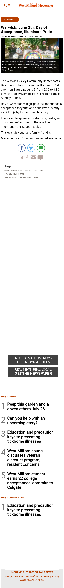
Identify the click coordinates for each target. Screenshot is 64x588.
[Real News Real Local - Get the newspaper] (35, 372)
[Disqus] (32, 221)
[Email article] (33, 160)
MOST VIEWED (9, 396)
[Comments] (41, 148)
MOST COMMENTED (12, 497)
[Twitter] (31, 148)
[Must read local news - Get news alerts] (35, 361)
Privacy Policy (51, 576)
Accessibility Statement (32, 579)
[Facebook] (22, 148)
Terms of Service (34, 576)
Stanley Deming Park (12, 36)
